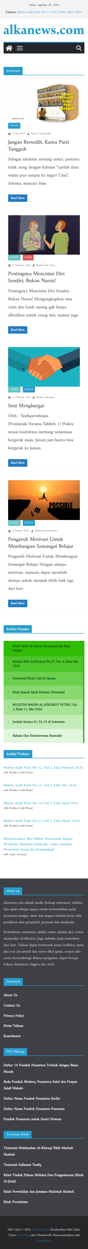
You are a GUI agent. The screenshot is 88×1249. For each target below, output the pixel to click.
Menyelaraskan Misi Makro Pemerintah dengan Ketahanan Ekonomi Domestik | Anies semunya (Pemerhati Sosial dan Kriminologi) (38, 844)
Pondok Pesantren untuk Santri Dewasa (32, 1119)
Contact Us (12, 1005)
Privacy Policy (14, 1016)
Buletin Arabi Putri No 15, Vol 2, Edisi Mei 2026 (40, 785)
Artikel (14, 257)
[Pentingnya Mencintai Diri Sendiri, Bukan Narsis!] (44, 234)
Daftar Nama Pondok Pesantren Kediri (32, 1099)
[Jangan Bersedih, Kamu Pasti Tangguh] (44, 103)
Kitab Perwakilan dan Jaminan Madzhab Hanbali (39, 1192)
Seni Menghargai (26, 406)
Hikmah (14, 126)
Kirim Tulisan (13, 1026)
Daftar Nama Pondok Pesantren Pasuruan (34, 1109)
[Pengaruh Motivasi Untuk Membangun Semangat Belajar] (44, 500)
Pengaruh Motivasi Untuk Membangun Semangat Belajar (40, 543)
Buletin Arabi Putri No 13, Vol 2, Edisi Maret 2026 (49, 12)
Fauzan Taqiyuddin (41, 133)
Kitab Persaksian (16, 1202)
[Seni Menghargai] (44, 367)
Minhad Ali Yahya (45, 265)
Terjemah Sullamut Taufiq (22, 1165)
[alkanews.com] (9, 48)
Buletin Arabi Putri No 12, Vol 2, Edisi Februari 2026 (43, 768)
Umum (28, 257)
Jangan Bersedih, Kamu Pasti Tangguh (38, 146)
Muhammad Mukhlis (46, 531)
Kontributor (12, 1036)
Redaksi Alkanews (45, 397)
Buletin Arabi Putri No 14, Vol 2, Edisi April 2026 (41, 803)
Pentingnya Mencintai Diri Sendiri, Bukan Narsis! (36, 277)
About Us (10, 995)
